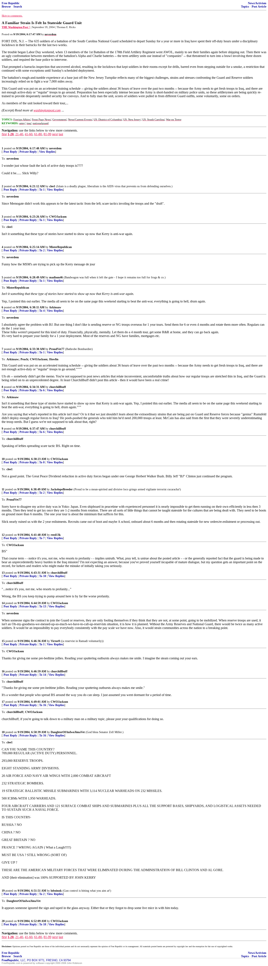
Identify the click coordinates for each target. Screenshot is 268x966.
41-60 (28, 134)
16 (3, 671)
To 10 (42, 576)
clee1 (52, 186)
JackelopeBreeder (61, 489)
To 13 (42, 606)
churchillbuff (57, 387)
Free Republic (10, 3)
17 (3, 701)
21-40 (19, 134)
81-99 (47, 134)
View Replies (47, 151)
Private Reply (28, 151)
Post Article (259, 6)
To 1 (42, 189)
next (55, 134)
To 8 (42, 462)
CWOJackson (58, 216)
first (4, 134)
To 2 (42, 250)
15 (3, 641)
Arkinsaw (55, 307)
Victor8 (55, 641)
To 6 (42, 390)
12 (3, 534)
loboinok (56, 890)
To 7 (42, 538)
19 (3, 890)
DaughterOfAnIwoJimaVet (68, 732)
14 (3, 603)
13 (3, 572)
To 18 (42, 924)
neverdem (55, 148)
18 (3, 732)
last (61, 134)
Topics (245, 6)
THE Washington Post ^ (16, 27)
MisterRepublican (60, 247)
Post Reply (10, 151)
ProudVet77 (56, 349)
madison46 (56, 277)
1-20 (11, 134)
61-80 (38, 134)
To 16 (42, 705)
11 (3, 489)
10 (3, 459)
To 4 (42, 310)
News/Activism (257, 3)
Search (17, 6)
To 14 (42, 674)
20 (3, 921)
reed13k (56, 534)
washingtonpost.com (47, 110)
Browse (6, 6)
